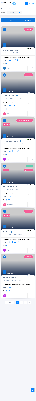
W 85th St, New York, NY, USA (11, 189)
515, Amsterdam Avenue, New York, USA (14, 144)
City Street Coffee (9, 95)
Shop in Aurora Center (10, 50)
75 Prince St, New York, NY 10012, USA (13, 234)
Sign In (32, 3)
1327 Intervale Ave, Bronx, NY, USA (12, 98)
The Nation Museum (9, 277)
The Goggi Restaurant (10, 186)
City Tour (6, 232)
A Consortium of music (10, 141)
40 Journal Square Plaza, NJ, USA (12, 52)
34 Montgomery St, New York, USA (12, 280)
